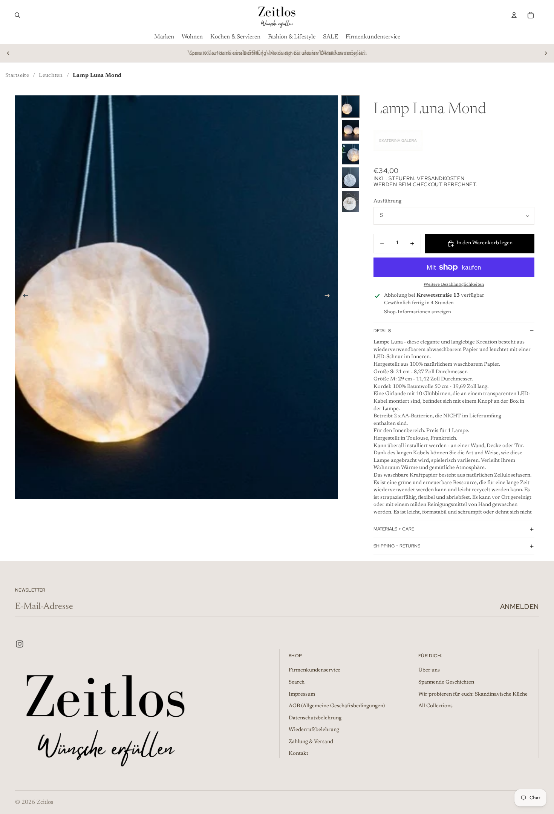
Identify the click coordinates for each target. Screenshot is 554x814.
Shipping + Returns (396, 546)
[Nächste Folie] (545, 53)
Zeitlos (45, 802)
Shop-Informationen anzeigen (417, 312)
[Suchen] (17, 15)
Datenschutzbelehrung (315, 717)
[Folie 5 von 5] (350, 201)
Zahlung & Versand (311, 742)
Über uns (429, 670)
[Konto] (514, 15)
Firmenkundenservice (314, 670)
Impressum (302, 694)
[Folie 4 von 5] (350, 177)
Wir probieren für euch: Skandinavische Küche (473, 694)
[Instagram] (19, 643)
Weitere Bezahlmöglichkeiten (454, 284)
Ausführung (387, 201)
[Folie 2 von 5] (350, 130)
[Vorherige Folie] (8, 53)
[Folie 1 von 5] (350, 106)
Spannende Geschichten (446, 682)
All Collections (435, 706)
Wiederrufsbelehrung (314, 730)
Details (382, 331)
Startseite (17, 75)
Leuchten (51, 75)
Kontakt (298, 753)
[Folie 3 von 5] (350, 154)
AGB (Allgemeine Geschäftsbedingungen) (337, 706)
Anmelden (519, 606)
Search (297, 682)
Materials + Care (393, 529)
